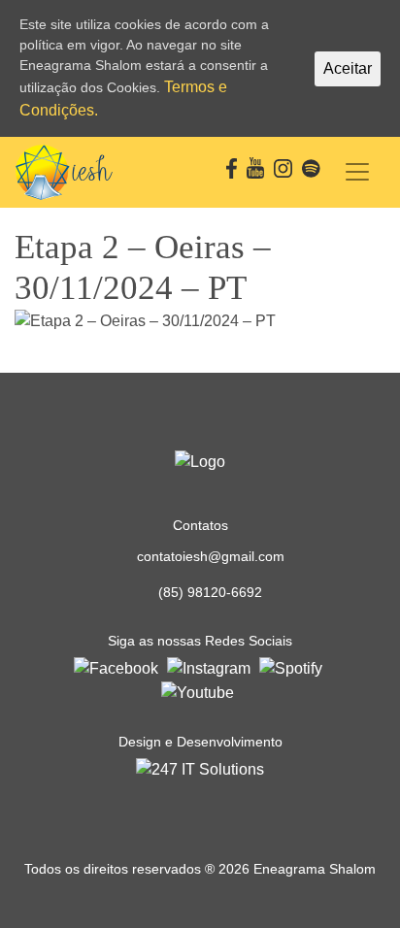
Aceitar (347, 68)
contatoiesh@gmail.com (210, 556)
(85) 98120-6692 (210, 592)
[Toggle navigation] (357, 171)
